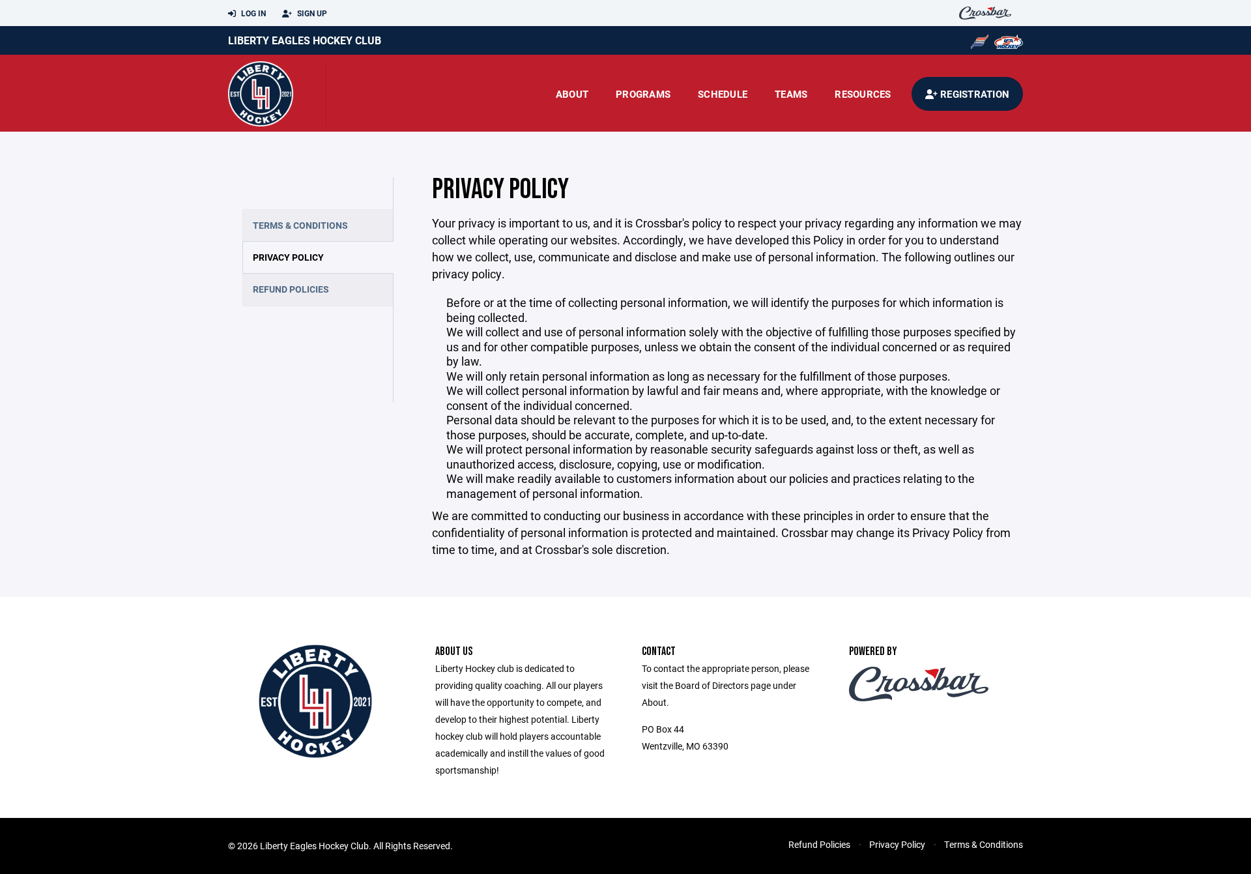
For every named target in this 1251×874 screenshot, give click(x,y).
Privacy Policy (288, 257)
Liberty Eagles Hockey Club (304, 40)
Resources (863, 93)
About (572, 93)
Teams (791, 93)
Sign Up (311, 13)
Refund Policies (291, 289)
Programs (643, 93)
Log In (252, 13)
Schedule (722, 93)
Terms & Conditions (300, 225)
